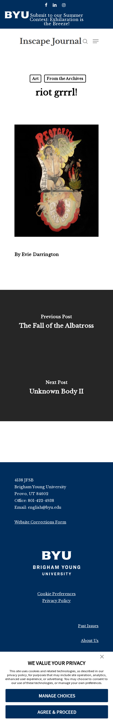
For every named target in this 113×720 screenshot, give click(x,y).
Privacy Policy (56, 600)
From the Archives (65, 78)
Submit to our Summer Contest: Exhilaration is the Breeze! (57, 19)
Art (35, 78)
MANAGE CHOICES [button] (57, 696)
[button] (102, 657)
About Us (90, 640)
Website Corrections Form (40, 522)
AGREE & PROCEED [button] (57, 712)
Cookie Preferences (56, 594)
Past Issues (88, 626)
